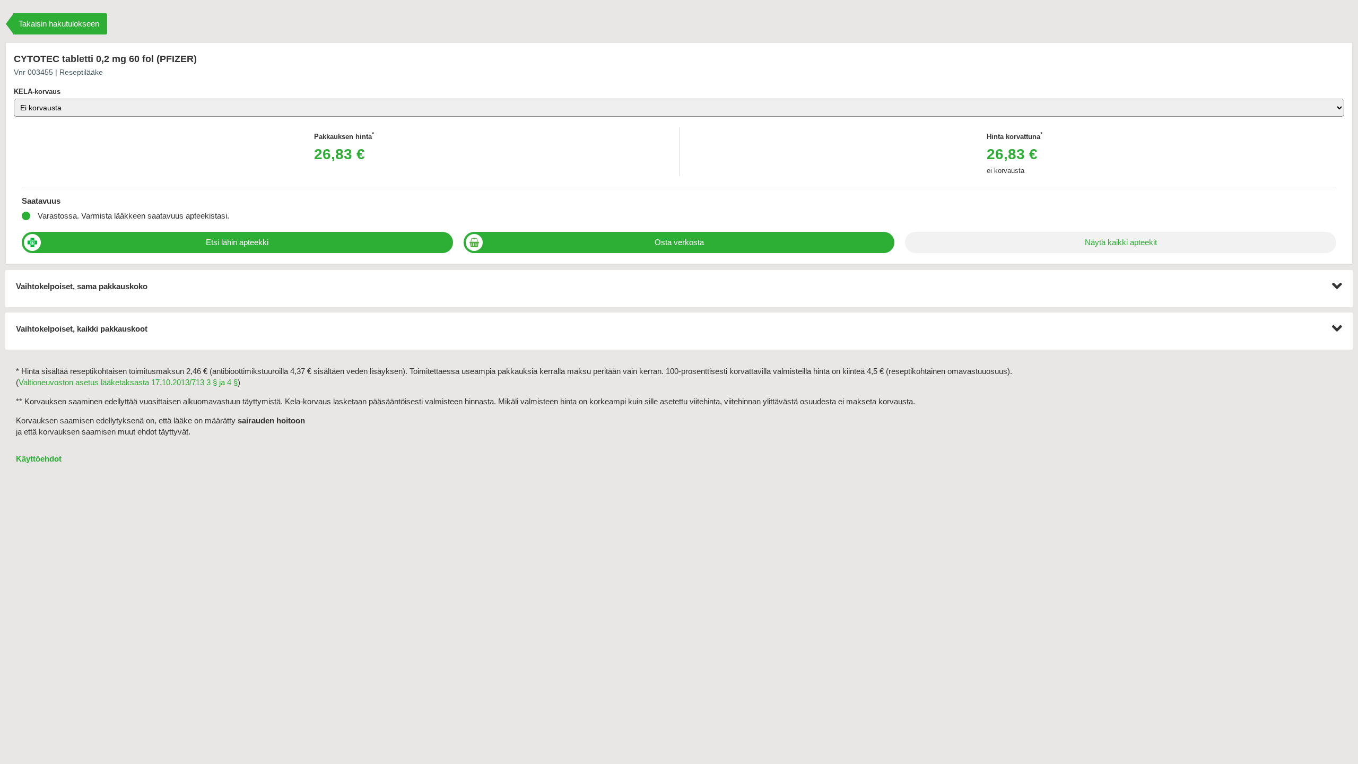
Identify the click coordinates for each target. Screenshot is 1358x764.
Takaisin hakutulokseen (59, 23)
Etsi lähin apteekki (237, 242)
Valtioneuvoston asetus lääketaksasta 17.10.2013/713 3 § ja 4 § (128, 382)
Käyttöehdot (39, 458)
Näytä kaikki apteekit (1121, 242)
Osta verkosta (679, 242)
